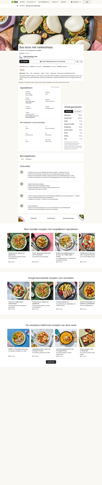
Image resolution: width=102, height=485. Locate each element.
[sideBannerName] (73, 93)
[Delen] (81, 61)
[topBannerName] (51, 12)
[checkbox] (19, 53)
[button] (76, 2)
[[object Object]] (77, 61)
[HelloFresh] (14, 2)
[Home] (17, 6)
